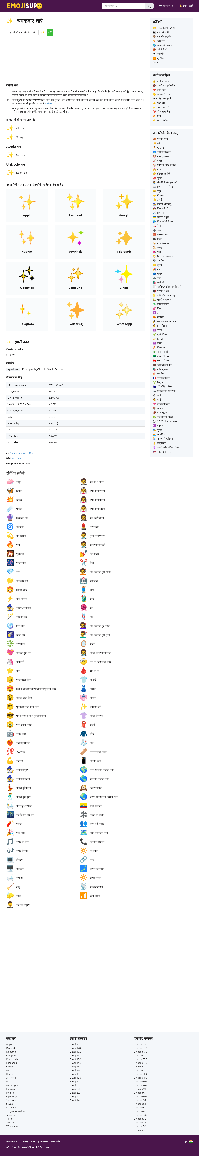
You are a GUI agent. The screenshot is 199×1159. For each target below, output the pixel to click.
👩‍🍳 (186, 5)
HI (139, 5)
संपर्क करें (24, 1141)
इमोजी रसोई (55, 1141)
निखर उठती (23, 453)
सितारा (32, 453)
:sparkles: (13, 369)
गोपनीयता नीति (12, 1141)
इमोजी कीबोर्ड (43, 1141)
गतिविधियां (16, 458)
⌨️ (166, 5)
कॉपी (50, 32)
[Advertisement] (75, 59)
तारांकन (48, 103)
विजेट (33, 1141)
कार (70, 111)
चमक (14, 453)
